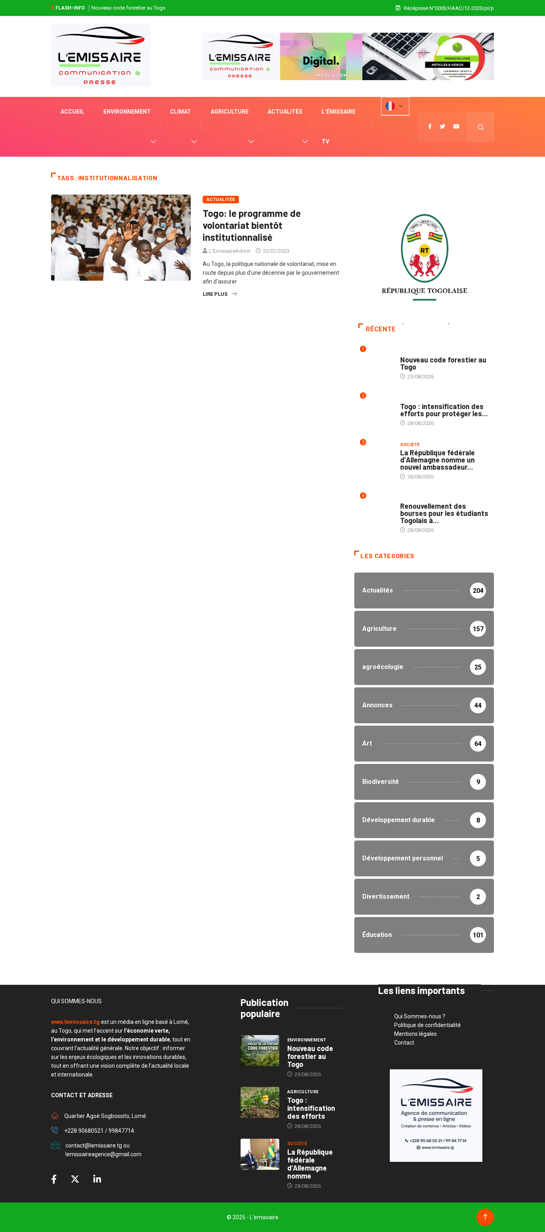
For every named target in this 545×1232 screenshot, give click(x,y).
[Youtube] (456, 127)
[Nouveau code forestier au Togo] (260, 1050)
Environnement (127, 111)
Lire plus (215, 294)
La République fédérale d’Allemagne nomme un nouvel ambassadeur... (437, 459)
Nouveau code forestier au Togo (128, 8)
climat (180, 111)
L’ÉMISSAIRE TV (338, 126)
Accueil (72, 111)
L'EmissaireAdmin (230, 251)
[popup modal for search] (481, 127)
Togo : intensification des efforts (311, 1108)
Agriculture (230, 111)
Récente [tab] (380, 329)
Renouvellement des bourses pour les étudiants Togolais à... (444, 513)
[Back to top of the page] (485, 1217)
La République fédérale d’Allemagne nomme (310, 1163)
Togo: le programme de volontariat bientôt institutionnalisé (252, 225)
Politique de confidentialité (427, 1025)
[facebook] (430, 127)
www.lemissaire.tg (75, 1022)
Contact (404, 1042)
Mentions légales (415, 1034)
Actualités (285, 111)
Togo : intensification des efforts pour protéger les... (444, 410)
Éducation (413, 498)
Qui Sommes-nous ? (419, 1016)
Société (410, 444)
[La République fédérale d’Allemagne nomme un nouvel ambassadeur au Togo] (260, 1154)
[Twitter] (442, 127)
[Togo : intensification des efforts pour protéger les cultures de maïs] (260, 1102)
